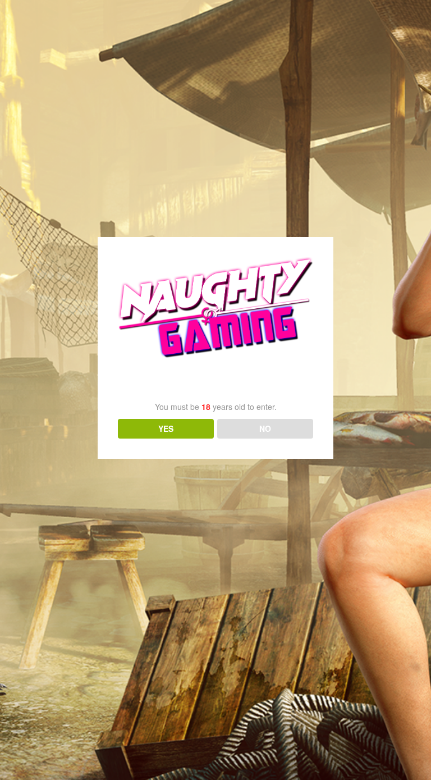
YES (165, 428)
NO (265, 428)
